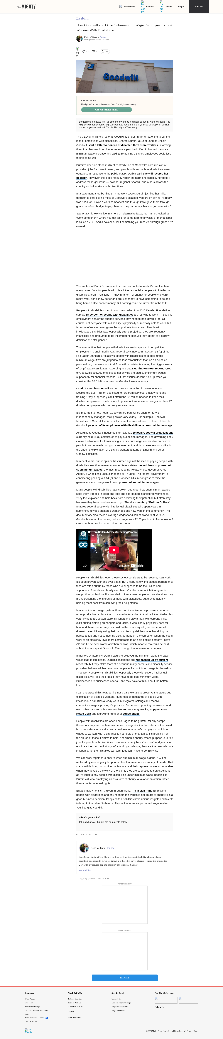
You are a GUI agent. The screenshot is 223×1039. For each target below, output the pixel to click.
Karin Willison (90, 37)
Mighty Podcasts (118, 1010)
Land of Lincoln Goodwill (92, 388)
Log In (181, 6)
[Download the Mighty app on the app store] (166, 1000)
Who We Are (30, 999)
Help (27, 1014)
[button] (103, 37)
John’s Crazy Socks (135, 709)
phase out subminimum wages (139, 482)
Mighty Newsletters (120, 1006)
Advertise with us (75, 1006)
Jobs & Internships (32, 1006)
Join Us (198, 6)
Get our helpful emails (106, 109)
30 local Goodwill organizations (153, 432)
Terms (196, 1031)
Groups (168, 6)
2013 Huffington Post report (145, 368)
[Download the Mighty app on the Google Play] (190, 1000)
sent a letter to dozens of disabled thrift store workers (123, 145)
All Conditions (74, 1017)
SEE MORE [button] (124, 978)
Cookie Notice (31, 1021)
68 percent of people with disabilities (109, 314)
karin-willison (85, 870)
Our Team (29, 1003)
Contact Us (116, 999)
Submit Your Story (75, 999)
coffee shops (131, 713)
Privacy (189, 1031)
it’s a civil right (142, 790)
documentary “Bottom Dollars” (150, 502)
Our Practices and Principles (36, 1010)
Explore (150, 6)
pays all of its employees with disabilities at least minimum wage (130, 425)
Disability (82, 18)
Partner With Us (74, 1003)
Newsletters (129, 6)
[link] (26, 6)
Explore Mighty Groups (121, 1003)
